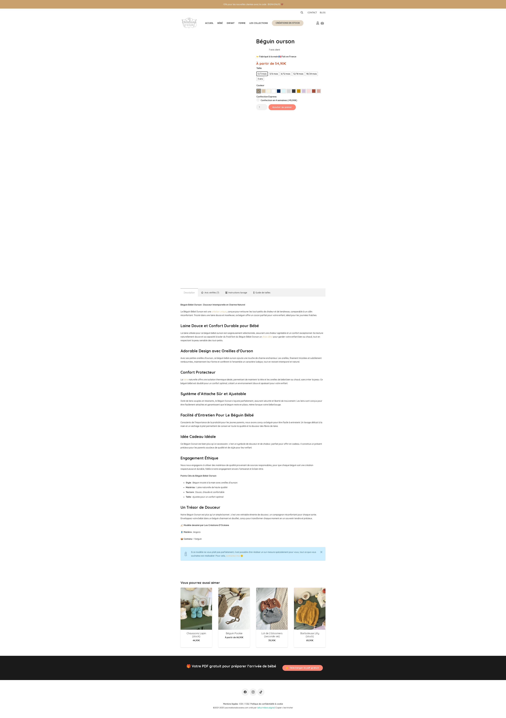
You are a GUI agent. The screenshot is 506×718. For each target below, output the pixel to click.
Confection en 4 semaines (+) (278, 100)
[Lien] (317, 23)
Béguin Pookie (234, 633)
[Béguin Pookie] (234, 609)
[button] (302, 12)
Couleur (260, 85)
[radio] (262, 74)
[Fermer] (321, 552)
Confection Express (266, 96)
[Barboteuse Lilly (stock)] (309, 609)
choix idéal (267, 336)
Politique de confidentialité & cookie (266, 704)
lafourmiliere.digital (265, 707)
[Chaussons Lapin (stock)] (196, 609)
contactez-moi (233, 555)
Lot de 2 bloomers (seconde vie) (272, 635)
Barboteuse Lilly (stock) (309, 635)
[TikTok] (260, 692)
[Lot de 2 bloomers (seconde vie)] (272, 609)
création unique (219, 311)
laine (186, 379)
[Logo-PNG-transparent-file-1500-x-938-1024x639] (189, 23)
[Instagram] (253, 692)
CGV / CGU (244, 704)
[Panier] (322, 23)
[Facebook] (245, 692)
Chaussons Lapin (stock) (196, 635)
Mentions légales (230, 704)
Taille (259, 68)
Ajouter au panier (282, 107)
